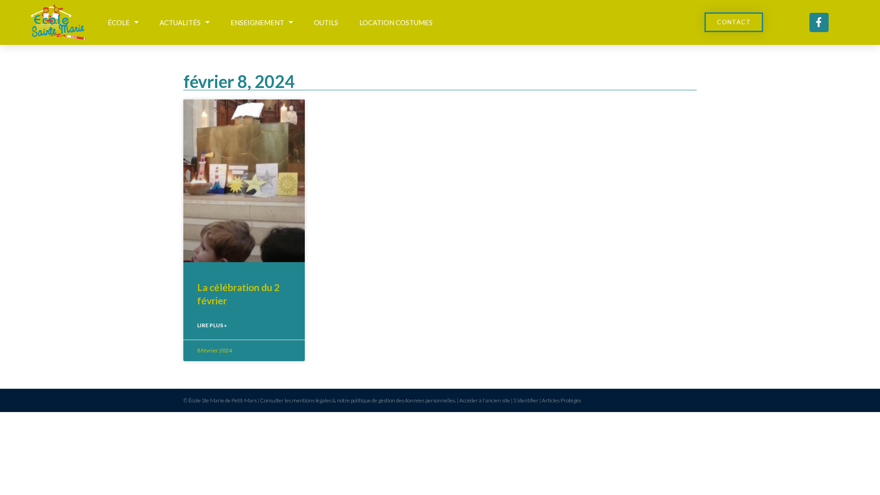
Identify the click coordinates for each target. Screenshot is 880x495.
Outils (326, 22)
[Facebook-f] (819, 22)
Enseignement (257, 22)
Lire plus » (212, 325)
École (119, 22)
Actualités (180, 22)
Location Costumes (396, 22)
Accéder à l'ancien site (484, 400)
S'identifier (526, 400)
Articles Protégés (561, 400)
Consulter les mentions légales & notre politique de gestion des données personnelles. (358, 400)
